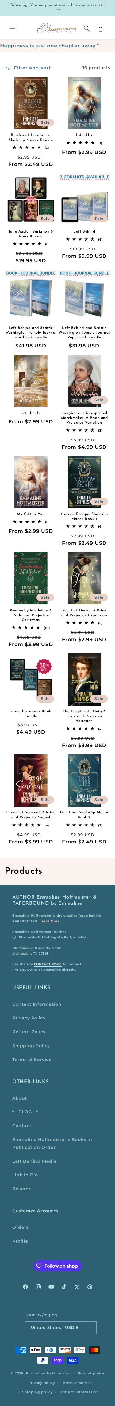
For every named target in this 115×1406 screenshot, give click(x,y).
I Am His (84, 135)
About (19, 1098)
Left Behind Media (34, 1161)
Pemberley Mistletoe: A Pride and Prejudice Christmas (31, 615)
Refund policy (91, 1373)
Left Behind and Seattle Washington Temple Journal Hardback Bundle (30, 332)
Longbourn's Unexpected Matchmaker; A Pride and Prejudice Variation (84, 417)
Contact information (79, 1392)
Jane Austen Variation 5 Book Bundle (31, 234)
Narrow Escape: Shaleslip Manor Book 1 (84, 516)
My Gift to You (30, 514)
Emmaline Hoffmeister (48, 1373)
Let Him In (31, 413)
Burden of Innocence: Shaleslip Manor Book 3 (31, 137)
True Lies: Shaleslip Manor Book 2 (84, 815)
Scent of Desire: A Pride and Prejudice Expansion (84, 613)
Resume (22, 1188)
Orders (20, 1227)
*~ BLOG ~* (25, 1112)
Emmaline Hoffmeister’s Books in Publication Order (52, 1143)
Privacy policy (41, 1383)
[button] (12, 28)
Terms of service (77, 1383)
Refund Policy (29, 1031)
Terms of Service (32, 1059)
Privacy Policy (28, 1018)
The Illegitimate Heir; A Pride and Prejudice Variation (84, 716)
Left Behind (84, 232)
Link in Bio (25, 1175)
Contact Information (36, 1004)
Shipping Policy (31, 1046)
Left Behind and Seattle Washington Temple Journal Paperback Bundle (84, 332)
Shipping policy (37, 1392)
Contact (21, 1125)
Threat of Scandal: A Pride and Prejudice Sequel (31, 815)
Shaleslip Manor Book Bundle (30, 714)
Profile (20, 1241)
